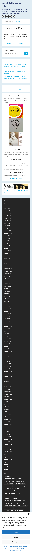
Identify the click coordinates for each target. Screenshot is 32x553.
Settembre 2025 (8, 221)
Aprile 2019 (6, 334)
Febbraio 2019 (7, 339)
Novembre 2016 (8, 394)
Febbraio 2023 (7, 263)
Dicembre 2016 (7, 391)
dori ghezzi (7, 498)
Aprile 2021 (6, 301)
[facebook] (3, 16)
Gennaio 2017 (7, 389)
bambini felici (8, 486)
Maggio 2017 (7, 379)
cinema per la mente (10, 493)
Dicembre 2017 (7, 369)
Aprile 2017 (6, 381)
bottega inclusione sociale (12, 488)
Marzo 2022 (7, 283)
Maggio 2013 (7, 457)
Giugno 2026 (7, 203)
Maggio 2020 (7, 316)
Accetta (16, 532)
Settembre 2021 (8, 293)
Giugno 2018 (7, 354)
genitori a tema (9, 508)
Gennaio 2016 (7, 416)
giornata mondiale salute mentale (14, 510)
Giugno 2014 (7, 446)
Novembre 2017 (8, 371)
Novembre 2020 (8, 311)
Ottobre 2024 (7, 236)
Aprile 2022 (7, 281)
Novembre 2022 (8, 271)
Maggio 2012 (7, 462)
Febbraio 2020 (7, 323)
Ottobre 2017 (7, 374)
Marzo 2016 (7, 411)
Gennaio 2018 (7, 366)
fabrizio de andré (19, 503)
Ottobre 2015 (7, 421)
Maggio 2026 (7, 205)
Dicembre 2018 (7, 344)
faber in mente (8, 503)
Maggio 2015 (7, 429)
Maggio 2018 (7, 356)
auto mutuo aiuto (20, 483)
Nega (16, 537)
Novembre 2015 (8, 419)
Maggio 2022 (7, 278)
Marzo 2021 (7, 303)
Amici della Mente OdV (11, 5)
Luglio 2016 (7, 401)
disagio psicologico (20, 495)
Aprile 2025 (7, 226)
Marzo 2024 (7, 243)
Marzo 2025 (7, 228)
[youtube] (11, 16)
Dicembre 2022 (8, 268)
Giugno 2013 (7, 454)
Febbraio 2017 (7, 386)
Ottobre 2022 (7, 273)
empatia (15, 498)
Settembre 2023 (8, 253)
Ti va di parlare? (16, 89)
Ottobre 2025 (7, 218)
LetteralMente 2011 (13, 28)
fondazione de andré (10, 505)
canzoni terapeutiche (10, 491)
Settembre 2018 (8, 351)
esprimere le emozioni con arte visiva (15, 500)
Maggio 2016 (7, 406)
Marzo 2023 (7, 261)
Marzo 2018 (7, 361)
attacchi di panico (19, 43)
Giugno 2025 (7, 223)
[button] (29, 514)
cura (19, 493)
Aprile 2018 (6, 359)
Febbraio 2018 (7, 364)
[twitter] (6, 16)
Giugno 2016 (7, 404)
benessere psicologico (20, 486)
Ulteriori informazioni (16, 178)
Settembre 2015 (8, 424)
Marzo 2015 (7, 434)
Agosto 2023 (7, 256)
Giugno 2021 (7, 296)
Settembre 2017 (8, 376)
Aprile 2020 (7, 319)
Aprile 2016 (6, 409)
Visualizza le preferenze (16, 542)
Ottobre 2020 (7, 313)
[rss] (14, 16)
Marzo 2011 (6, 467)
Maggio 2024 (7, 238)
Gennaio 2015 (7, 437)
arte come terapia (9, 481)
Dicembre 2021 (7, 286)
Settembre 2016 (8, 399)
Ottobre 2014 (7, 441)
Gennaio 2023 (7, 266)
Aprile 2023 (7, 258)
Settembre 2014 (8, 444)
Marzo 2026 (7, 210)
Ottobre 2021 (7, 291)
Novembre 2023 (8, 248)
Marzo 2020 (7, 321)
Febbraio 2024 (7, 246)
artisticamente (20, 481)
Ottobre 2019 (7, 328)
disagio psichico (9, 495)
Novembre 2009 (8, 469)
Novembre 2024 (8, 233)
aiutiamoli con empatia (10, 476)
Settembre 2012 (8, 459)
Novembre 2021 (8, 288)
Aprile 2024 (7, 241)
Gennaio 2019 (7, 341)
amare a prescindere (10, 478)
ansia (19, 478)
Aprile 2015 (6, 431)
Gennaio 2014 (7, 449)
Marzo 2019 (7, 336)
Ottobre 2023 (7, 251)
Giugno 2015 (7, 426)
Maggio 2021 (7, 298)
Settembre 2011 (8, 464)
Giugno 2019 (7, 331)
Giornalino (8, 43)
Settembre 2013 (8, 452)
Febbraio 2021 (7, 306)
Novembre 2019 (8, 326)
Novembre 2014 (8, 439)
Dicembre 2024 (8, 231)
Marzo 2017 (7, 384)
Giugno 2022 (7, 276)
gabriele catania (22, 505)
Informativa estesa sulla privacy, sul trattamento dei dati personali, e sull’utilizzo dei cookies (18, 548)
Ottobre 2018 (7, 349)
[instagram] (8, 16)
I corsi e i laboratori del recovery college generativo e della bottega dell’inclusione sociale (15, 66)
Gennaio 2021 (7, 308)
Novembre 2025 (8, 216)
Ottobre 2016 (7, 396)
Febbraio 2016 (7, 414)
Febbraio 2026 (7, 213)
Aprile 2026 (7, 208)
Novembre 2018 (8, 346)
